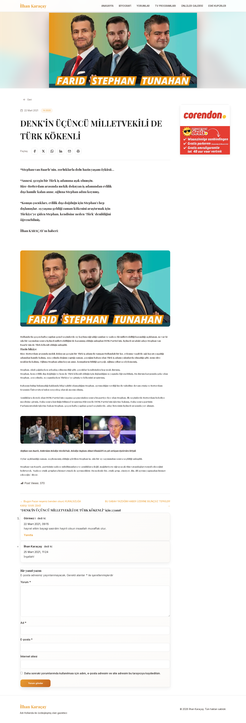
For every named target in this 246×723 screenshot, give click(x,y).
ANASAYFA (107, 5)
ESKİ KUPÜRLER (217, 5)
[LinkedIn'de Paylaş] (60, 151)
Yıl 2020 (47, 110)
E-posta (26, 639)
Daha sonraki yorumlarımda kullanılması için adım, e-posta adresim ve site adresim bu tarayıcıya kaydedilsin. (92, 673)
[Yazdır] (78, 151)
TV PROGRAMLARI (165, 5)
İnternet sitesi (28, 656)
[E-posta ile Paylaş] (69, 151)
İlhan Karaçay (33, 6)
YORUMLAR (143, 5)
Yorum (25, 582)
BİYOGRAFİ (125, 5)
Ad (23, 622)
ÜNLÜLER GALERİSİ (192, 5)
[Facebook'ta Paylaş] (34, 151)
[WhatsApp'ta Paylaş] (52, 151)
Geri (29, 99)
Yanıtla (28, 535)
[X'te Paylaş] (43, 151)
